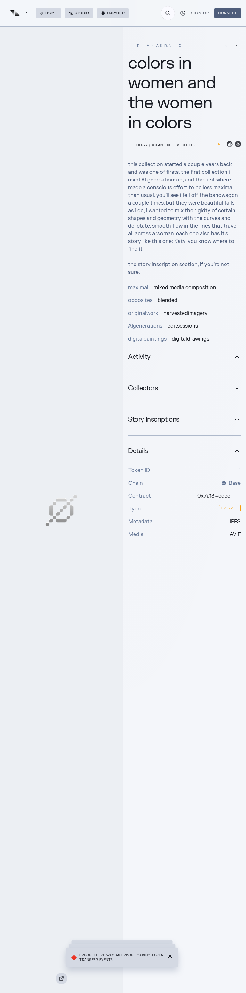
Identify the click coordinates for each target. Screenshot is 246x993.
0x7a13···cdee (213, 496)
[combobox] (168, 13)
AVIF (235, 534)
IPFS (235, 521)
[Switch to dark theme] (183, 13)
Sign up (200, 13)
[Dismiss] (170, 957)
